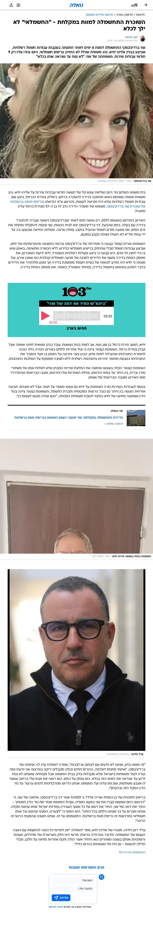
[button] (134, 5)
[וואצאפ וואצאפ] (18, 5)
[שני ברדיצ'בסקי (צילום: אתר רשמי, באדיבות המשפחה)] (76, 124)
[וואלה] (76, 5)
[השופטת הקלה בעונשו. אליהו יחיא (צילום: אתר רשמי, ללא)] (76, 499)
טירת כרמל (125, 852)
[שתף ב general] (11, 5)
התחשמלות (138, 852)
